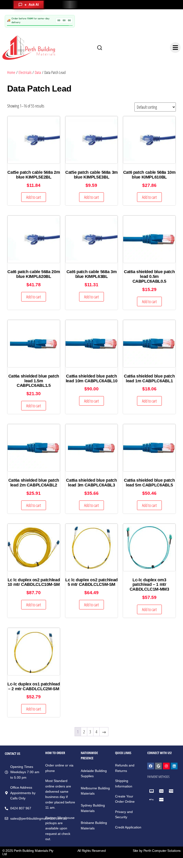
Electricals (25, 72)
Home (11, 72)
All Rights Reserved (91, 851)
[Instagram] (166, 766)
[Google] (158, 766)
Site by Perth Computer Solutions (157, 851)
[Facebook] (150, 766)
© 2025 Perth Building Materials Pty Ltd (27, 852)
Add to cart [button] (33, 197)
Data (38, 72)
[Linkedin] (174, 766)
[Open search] (99, 47)
